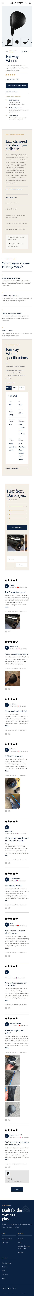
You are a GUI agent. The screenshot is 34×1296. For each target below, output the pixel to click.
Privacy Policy (13, 1293)
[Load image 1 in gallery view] (8, 41)
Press (4, 1271)
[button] (3, 3)
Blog (3, 1279)
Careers (4, 1267)
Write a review (16, 527)
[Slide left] (2, 42)
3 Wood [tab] (8, 388)
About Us (5, 1275)
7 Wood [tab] (22, 388)
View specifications (12, 92)
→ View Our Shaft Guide (15, 244)
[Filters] (11, 565)
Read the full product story (14, 189)
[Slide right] (31, 42)
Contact (21, 1252)
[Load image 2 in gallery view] (17, 41)
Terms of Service (5, 1293)
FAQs (20, 1243)
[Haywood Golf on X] (13, 1288)
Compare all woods (12, 468)
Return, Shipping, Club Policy (24, 1247)
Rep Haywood (6, 1263)
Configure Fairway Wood (17, 85)
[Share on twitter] (9, 632)
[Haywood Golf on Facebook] (8, 1288)
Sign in (20, 1239)
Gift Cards (5, 1243)
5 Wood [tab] (15, 388)
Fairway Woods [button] (10, 1180)
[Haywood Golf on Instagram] (3, 1288)
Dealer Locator (7, 1239)
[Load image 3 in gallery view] (25, 41)
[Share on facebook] (6, 631)
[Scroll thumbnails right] (25, 542)
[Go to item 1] (15, 543)
